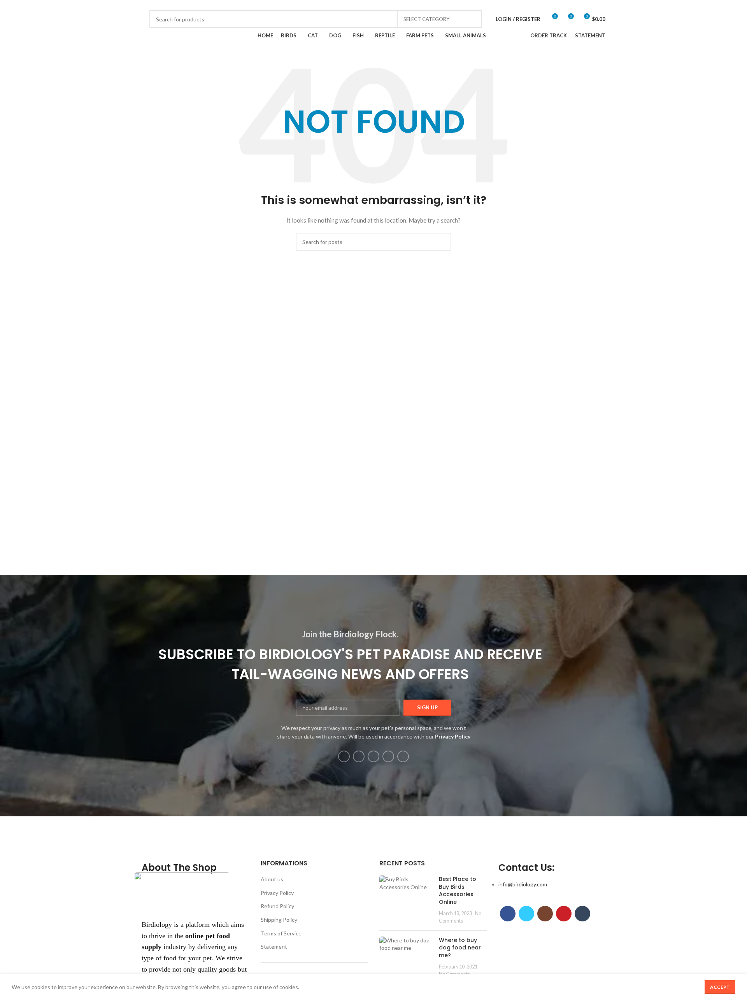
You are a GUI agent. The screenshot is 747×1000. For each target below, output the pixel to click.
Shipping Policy (279, 919)
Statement (274, 946)
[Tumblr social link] (186, 5)
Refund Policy (277, 906)
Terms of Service (281, 933)
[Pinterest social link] (177, 5)
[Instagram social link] (168, 5)
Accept (720, 987)
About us (272, 879)
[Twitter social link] (159, 5)
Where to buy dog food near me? (460, 947)
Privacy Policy (277, 892)
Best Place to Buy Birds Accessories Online (457, 890)
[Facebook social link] (150, 5)
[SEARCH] (473, 19)
